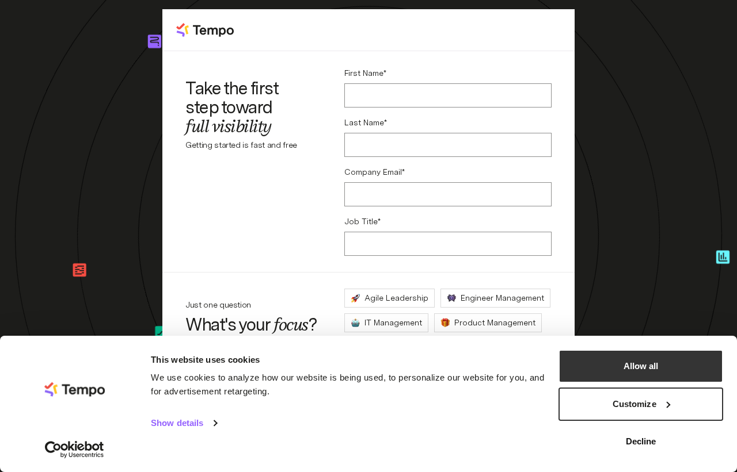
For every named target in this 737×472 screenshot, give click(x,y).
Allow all (641, 366)
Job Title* (362, 221)
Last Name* (365, 122)
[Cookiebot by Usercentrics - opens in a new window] (74, 449)
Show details (177, 423)
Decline (641, 441)
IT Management (393, 322)
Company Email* (374, 171)
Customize (634, 404)
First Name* (365, 73)
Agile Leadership (396, 297)
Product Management (494, 322)
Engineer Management (502, 297)
